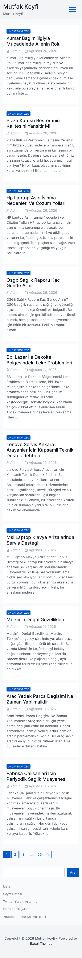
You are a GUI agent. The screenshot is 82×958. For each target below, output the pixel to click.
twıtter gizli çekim (16, 909)
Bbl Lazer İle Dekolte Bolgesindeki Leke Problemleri (39, 359)
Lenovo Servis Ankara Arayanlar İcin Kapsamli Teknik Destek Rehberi (40, 450)
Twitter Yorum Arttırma (20, 902)
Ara (72, 872)
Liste (6, 886)
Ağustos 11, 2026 (42, 550)
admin (15, 51)
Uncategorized (18, 31)
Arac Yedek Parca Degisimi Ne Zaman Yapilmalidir (40, 698)
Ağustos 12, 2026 (43, 462)
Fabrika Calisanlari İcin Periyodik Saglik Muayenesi (36, 776)
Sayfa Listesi (12, 894)
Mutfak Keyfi (20, 6)
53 (40, 854)
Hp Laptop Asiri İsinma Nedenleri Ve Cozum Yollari (36, 200)
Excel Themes (41, 943)
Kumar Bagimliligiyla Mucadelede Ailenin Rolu (34, 40)
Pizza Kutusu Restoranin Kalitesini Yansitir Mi (33, 123)
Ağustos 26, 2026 (43, 51)
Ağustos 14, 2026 (43, 370)
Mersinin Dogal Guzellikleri (35, 619)
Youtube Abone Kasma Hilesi (24, 917)
